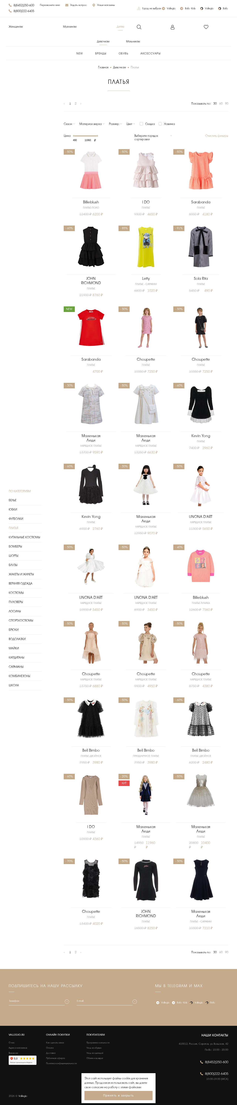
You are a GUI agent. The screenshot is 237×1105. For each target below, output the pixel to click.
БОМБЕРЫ (15, 546)
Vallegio (171, 8)
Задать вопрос (78, 5)
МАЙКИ (14, 648)
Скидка (150, 124)
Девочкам (103, 41)
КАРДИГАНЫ (16, 657)
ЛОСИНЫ (15, 611)
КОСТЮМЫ (16, 593)
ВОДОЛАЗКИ (17, 639)
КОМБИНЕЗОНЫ (19, 676)
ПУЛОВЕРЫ (16, 602)
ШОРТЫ (13, 555)
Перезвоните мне (50, 5)
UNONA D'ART (201, 517)
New (79, 53)
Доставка (50, 1053)
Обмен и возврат (94, 1058)
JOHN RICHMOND (91, 280)
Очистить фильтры (216, 135)
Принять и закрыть (118, 1095)
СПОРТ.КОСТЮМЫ (21, 620)
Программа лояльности (97, 1042)
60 (221, 103)
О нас (12, 1042)
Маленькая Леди (91, 438)
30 (215, 103)
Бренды (100, 53)
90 (226, 103)
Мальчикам (133, 41)
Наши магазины (106, 5)
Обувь (123, 53)
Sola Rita (201, 278)
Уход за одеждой (94, 1053)
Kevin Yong (200, 436)
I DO (146, 202)
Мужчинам (69, 26)
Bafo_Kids (190, 8)
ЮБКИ (13, 509)
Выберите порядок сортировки (146, 137)
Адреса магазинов (18, 1048)
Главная (103, 67)
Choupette (146, 359)
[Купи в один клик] (91, 194)
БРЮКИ (14, 630)
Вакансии (13, 1053)
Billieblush (91, 202)
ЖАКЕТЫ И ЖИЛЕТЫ (21, 574)
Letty (146, 278)
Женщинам (16, 26)
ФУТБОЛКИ (16, 518)
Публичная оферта (55, 1058)
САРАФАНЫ (16, 667)
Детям (120, 26)
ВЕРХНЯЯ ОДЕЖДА (20, 583)
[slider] (74, 136)
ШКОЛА (14, 685)
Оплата (50, 1048)
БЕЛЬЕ (12, 500)
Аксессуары (151, 53)
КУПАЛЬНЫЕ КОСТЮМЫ (24, 537)
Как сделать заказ (55, 1042)
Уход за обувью (94, 1048)
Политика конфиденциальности (61, 1063)
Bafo (225, 8)
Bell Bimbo (91, 750)
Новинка (169, 124)
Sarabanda (200, 202)
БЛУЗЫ (13, 565)
